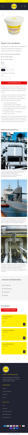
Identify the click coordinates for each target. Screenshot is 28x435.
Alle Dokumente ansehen (9, 310)
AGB (3, 405)
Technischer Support (7, 391)
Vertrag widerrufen (7, 417)
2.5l (3, 70)
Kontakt (4, 388)
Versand (4, 397)
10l (12, 70)
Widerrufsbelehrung (7, 414)
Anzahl (2, 75)
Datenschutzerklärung (7, 411)
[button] (2, 6)
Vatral (15, 430)
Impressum (5, 408)
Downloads (5, 394)
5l (7, 70)
